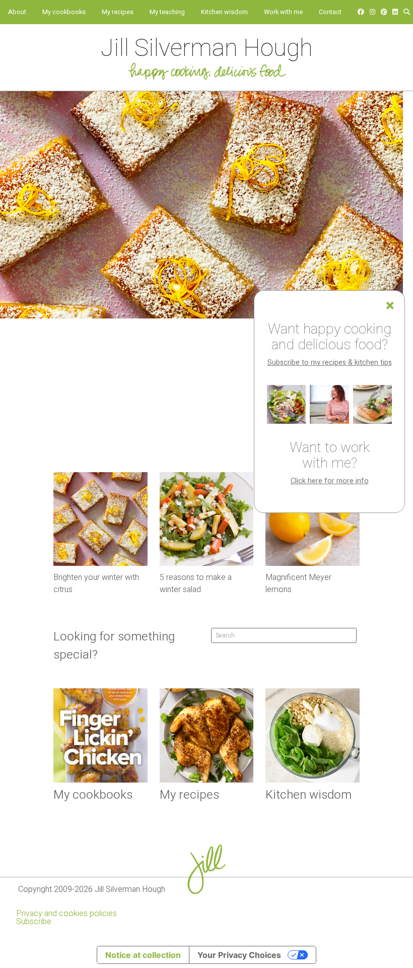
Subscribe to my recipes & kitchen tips (329, 362)
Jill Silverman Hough (207, 48)
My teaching (167, 12)
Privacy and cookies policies (66, 914)
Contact (330, 12)
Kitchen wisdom (224, 12)
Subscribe (33, 922)
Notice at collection (143, 955)
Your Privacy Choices (239, 955)
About (17, 12)
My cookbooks (64, 12)
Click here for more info (330, 481)
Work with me (283, 12)
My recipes (117, 12)
